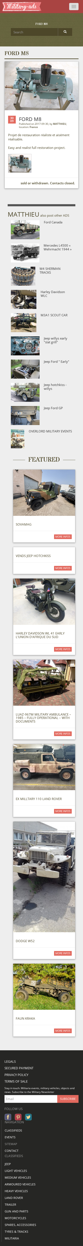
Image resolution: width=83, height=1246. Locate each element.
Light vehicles (16, 1171)
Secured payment (18, 1068)
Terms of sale (16, 1081)
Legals (10, 1061)
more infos (62, 536)
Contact (12, 1151)
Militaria (12, 1238)
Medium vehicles (18, 1177)
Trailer (10, 1205)
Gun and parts (16, 1211)
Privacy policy (16, 1075)
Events (10, 1137)
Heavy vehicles (16, 1191)
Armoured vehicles (20, 1184)
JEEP (8, 1164)
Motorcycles (15, 1218)
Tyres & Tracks (16, 1232)
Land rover (14, 1198)
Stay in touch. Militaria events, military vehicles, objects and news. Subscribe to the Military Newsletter (39, 1090)
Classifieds (13, 1130)
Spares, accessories (20, 1225)
